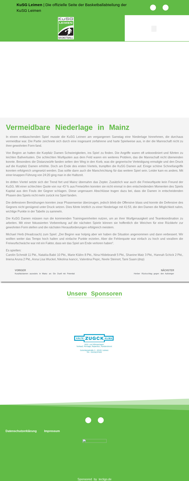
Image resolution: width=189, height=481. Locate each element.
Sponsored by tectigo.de (95, 479)
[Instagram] (153, 8)
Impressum (52, 431)
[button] (154, 29)
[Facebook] (166, 8)
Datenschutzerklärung (21, 431)
